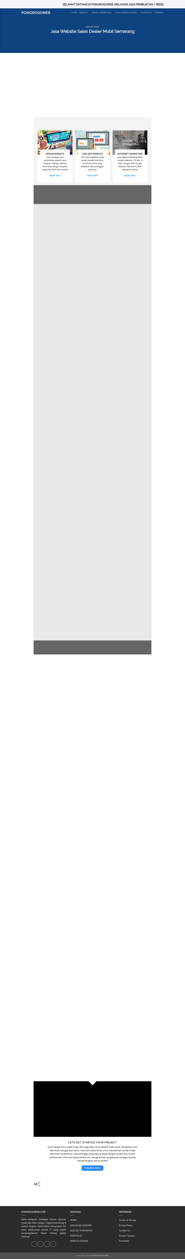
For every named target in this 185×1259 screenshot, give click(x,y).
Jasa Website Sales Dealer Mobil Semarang (96, 100)
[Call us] (53, 1244)
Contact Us (124, 1230)
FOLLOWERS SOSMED (126, 12)
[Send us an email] (47, 1244)
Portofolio (124, 1240)
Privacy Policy (125, 1225)
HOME (74, 12)
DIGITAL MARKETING (101, 12)
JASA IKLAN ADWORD (81, 1225)
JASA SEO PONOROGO (81, 1230)
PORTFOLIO (146, 12)
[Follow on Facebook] (34, 1244)
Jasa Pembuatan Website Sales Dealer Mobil (80, 82)
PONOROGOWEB (35, 12)
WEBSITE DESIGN (79, 1240)
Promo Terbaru (127, 1235)
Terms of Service (127, 1220)
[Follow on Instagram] (40, 1244)
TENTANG (159, 12)
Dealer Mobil (92, 27)
